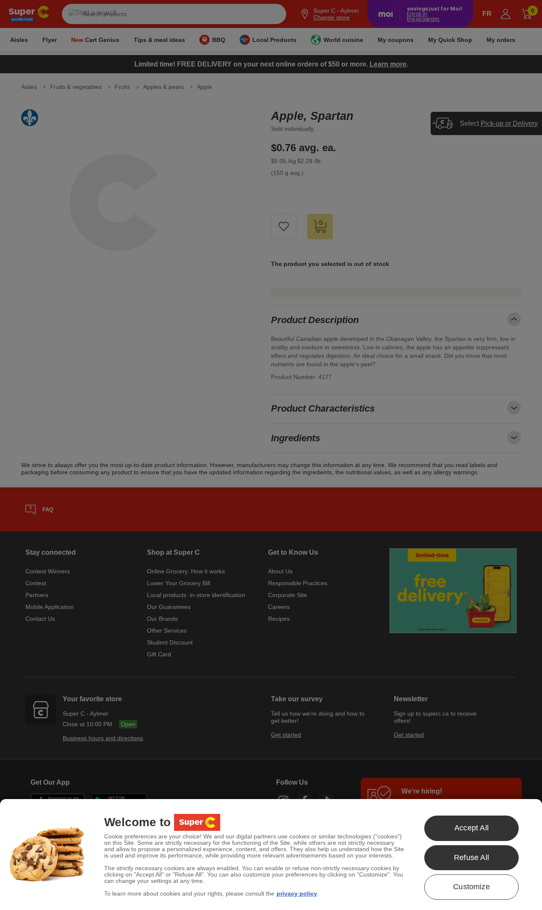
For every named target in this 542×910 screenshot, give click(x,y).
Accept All (471, 828)
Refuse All (471, 857)
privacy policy (297, 893)
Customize (471, 886)
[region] (271, 854)
